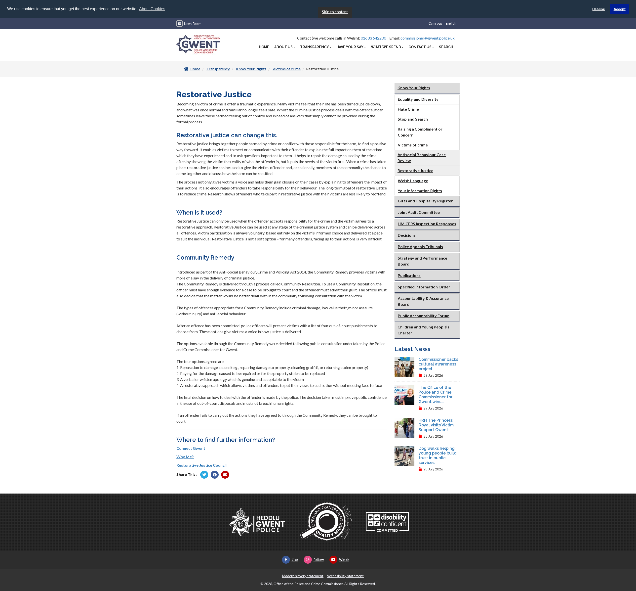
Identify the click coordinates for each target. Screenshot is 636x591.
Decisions (407, 235)
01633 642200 (373, 38)
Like (295, 560)
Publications (409, 275)
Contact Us (420, 47)
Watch (344, 560)
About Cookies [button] (152, 9)
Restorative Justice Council (201, 465)
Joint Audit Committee (419, 212)
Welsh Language (413, 180)
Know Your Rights (251, 68)
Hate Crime (408, 109)
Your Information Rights (420, 190)
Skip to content (335, 11)
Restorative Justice (415, 170)
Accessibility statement (345, 576)
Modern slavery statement (302, 576)
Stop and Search (413, 119)
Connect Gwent (190, 448)
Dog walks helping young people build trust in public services (438, 455)
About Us (283, 47)
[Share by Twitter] (204, 475)
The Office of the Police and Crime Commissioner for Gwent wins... (435, 394)
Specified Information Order (424, 286)
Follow (319, 560)
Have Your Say (349, 47)
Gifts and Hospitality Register (425, 200)
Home (264, 47)
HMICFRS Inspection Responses (427, 223)
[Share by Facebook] (215, 475)
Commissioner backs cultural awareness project (438, 364)
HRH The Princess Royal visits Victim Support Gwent (436, 425)
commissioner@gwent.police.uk (427, 38)
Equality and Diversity (418, 99)
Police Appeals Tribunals (420, 246)
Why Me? (185, 456)
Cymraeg (435, 23)
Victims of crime (287, 68)
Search (446, 47)
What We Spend (386, 47)
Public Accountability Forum (423, 315)
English (451, 23)
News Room (192, 24)
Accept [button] (620, 9)
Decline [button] (598, 9)
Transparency (314, 47)
